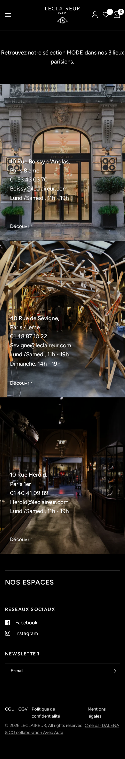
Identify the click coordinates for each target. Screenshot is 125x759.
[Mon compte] (94, 15)
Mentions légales (97, 713)
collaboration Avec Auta (39, 732)
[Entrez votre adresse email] (113, 671)
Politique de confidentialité (46, 713)
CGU (9, 709)
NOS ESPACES (29, 582)
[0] (115, 15)
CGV (23, 709)
